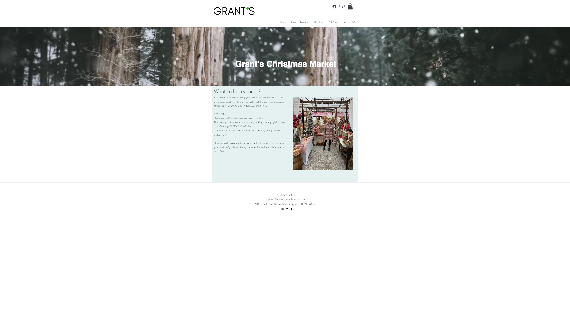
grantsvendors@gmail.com (226, 147)
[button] (350, 6)
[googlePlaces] (287, 209)
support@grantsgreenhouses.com (285, 199)
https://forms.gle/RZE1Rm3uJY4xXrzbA (232, 126)
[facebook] (291, 209)
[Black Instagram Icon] (282, 209)
